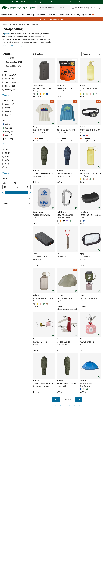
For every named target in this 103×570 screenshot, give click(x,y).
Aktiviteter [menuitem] (41, 14)
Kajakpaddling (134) (13, 66)
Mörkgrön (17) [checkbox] (10, 131)
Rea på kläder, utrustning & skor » (51, 19)
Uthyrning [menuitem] (80, 14)
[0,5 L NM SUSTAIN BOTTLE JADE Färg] (43, 303)
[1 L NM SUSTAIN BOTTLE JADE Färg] (93, 94)
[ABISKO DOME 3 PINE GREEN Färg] (87, 389)
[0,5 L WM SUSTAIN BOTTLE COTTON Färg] (83, 179)
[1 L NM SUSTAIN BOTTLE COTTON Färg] (87, 94)
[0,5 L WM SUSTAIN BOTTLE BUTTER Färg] (81, 179)
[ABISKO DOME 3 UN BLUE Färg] (81, 389)
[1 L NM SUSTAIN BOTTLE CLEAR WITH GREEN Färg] (83, 94)
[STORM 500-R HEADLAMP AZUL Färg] (83, 135)
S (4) (7, 157)
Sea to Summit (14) (12, 82)
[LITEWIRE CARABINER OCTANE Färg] (60, 220)
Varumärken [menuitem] (64, 14)
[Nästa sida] (78, 399)
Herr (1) (8, 115)
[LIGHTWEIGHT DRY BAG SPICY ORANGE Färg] (40, 94)
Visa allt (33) (7, 95)
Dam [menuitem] (10, 14)
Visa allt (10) (7, 144)
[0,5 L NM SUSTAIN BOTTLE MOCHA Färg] (47, 303)
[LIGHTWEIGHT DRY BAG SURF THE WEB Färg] (47, 94)
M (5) (7, 160)
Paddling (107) (8, 58)
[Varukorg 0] (99, 7)
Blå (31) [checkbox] (8, 124)
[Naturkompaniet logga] (18, 8)
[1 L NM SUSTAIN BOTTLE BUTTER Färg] (81, 94)
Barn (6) (8, 108)
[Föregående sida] (56, 399)
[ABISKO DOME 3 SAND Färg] (83, 389)
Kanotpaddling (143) (14, 62)
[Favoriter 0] (95, 7)
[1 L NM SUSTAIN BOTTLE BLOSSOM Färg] (90, 94)
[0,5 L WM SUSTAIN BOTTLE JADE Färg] (90, 179)
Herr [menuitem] (16, 14)
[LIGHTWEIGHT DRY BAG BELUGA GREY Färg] (34, 94)
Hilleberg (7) (10, 90)
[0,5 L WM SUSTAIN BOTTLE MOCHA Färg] (93, 179)
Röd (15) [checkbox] (8, 135)
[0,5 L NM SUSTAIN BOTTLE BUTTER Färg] (37, 303)
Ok (28, 187)
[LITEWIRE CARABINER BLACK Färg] (63, 220)
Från (4, 183)
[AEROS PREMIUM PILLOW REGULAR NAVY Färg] (83, 220)
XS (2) (7, 153)
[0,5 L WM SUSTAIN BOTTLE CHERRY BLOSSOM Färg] (87, 179)
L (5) (7, 164)
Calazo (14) (9, 79)
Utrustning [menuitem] (30, 14)
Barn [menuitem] (22, 14)
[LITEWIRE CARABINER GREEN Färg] (70, 220)
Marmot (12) (10, 86)
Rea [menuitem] (93, 14)
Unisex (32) (9, 104)
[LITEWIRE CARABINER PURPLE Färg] (67, 220)
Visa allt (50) (7, 173)
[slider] (4, 192)
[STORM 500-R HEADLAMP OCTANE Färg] (87, 135)
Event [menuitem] (73, 14)
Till (15, 183)
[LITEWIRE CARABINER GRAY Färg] (58, 220)
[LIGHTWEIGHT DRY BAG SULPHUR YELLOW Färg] (43, 94)
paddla (7, 34)
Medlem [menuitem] (88, 14)
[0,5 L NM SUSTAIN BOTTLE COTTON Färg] (34, 303)
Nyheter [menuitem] (4, 14)
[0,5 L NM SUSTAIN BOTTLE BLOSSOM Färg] (40, 303)
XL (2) (7, 167)
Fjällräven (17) (10, 75)
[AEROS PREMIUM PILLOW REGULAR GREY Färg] (81, 220)
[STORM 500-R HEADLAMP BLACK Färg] (81, 135)
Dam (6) (8, 111)
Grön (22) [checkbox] (9, 128)
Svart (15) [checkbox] (9, 139)
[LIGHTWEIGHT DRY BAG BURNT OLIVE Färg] (37, 94)
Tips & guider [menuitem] (52, 14)
